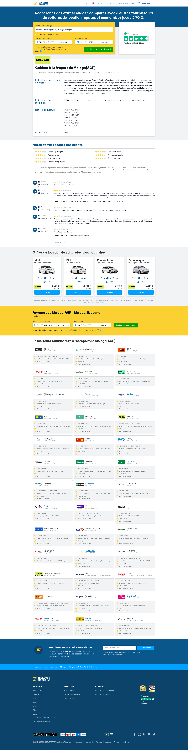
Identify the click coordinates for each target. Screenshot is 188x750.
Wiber (87, 394)
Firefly (46, 506)
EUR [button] (83, 3)
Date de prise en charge (44, 38)
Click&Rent (131, 596)
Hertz (129, 506)
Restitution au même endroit (48, 35)
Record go (48, 618)
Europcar (130, 461)
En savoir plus (59, 242)
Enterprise (89, 484)
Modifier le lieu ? (39, 316)
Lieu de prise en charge (43, 26)
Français (100, 3)
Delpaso (88, 618)
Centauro (130, 394)
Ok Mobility (90, 551)
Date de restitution (82, 38)
